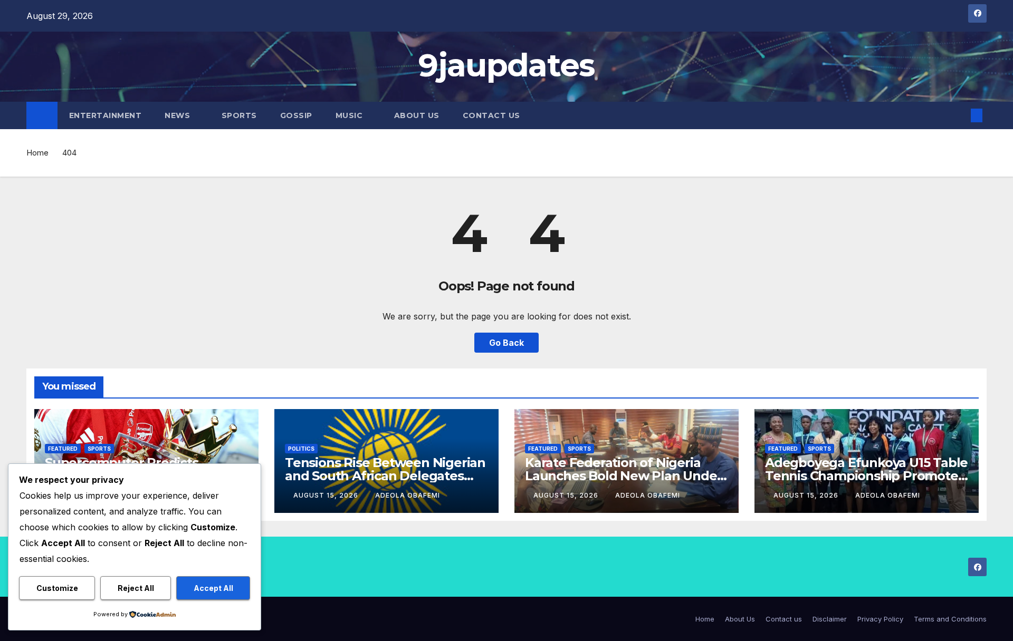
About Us (416, 115)
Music (350, 115)
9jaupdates (506, 65)
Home (37, 153)
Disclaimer (830, 619)
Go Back (506, 342)
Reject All (136, 588)
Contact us (491, 115)
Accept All (213, 588)
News (179, 115)
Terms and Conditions (950, 619)
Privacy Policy (880, 619)
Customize (57, 588)
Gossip (296, 115)
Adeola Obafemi (407, 495)
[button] (959, 115)
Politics (301, 448)
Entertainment (105, 115)
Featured (63, 448)
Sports (239, 115)
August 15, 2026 (326, 495)
